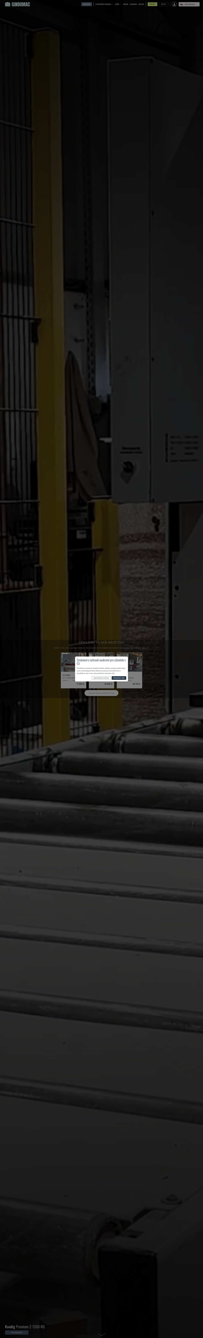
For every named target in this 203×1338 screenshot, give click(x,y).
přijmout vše (118, 678)
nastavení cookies (101, 678)
